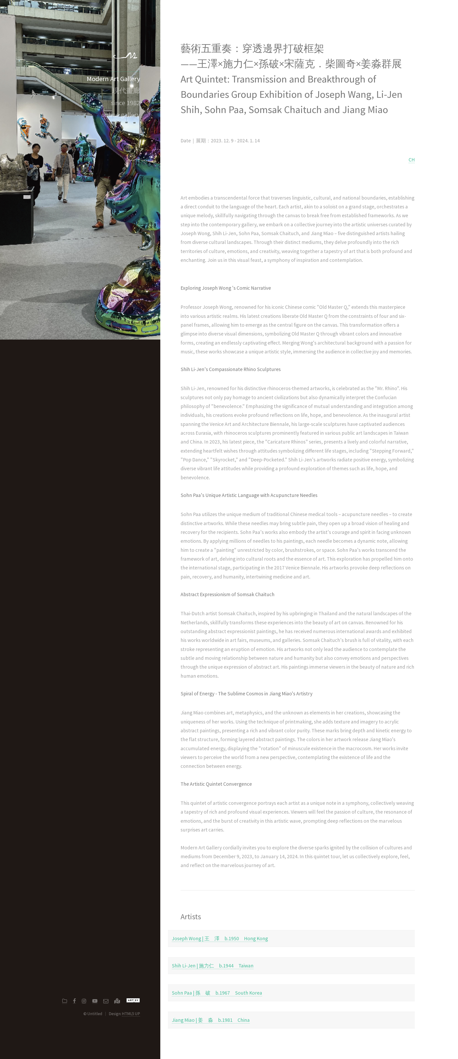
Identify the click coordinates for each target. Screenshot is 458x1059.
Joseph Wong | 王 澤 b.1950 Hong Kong (220, 938)
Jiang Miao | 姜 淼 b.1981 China (211, 1020)
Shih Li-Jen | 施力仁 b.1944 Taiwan (213, 965)
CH (412, 159)
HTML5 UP (131, 1013)
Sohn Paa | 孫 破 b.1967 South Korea (217, 993)
